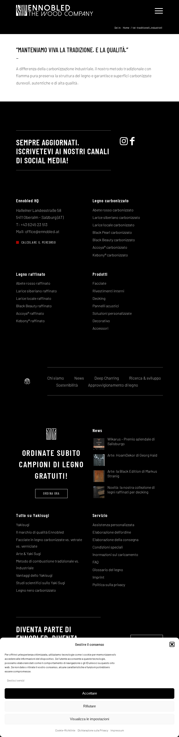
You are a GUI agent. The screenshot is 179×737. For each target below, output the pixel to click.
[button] (172, 644)
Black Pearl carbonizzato (112, 232)
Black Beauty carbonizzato (114, 240)
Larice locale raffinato (33, 298)
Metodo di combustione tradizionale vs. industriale (47, 564)
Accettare (89, 693)
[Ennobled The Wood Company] (54, 10)
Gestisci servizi (15, 680)
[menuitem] (156, 10)
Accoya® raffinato (30, 313)
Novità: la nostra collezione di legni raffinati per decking (131, 489)
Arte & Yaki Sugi (28, 553)
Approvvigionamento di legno (113, 385)
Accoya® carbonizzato (110, 247)
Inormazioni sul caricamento (115, 554)
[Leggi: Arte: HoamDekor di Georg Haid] (99, 459)
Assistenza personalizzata (113, 524)
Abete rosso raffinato (33, 283)
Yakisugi (22, 524)
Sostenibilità (67, 385)
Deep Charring (106, 378)
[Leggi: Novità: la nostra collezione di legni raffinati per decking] (99, 492)
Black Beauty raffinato (34, 306)
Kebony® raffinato (30, 320)
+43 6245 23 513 (34, 224)
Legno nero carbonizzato (36, 590)
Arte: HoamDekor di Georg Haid (132, 455)
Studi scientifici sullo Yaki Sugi (40, 582)
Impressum (117, 730)
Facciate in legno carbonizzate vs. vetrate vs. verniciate (49, 542)
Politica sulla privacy (109, 584)
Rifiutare (89, 706)
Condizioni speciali (108, 547)
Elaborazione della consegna (115, 539)
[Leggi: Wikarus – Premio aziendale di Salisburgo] (99, 443)
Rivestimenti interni (108, 291)
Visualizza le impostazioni (89, 719)
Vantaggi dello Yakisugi (34, 575)
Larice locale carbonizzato (113, 225)
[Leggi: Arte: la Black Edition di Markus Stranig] (99, 475)
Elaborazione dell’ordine (112, 532)
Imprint (98, 577)
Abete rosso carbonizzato (113, 210)
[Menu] (156, 10)
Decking (99, 298)
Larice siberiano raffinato (36, 291)
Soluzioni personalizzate (112, 313)
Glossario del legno (108, 569)
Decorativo (101, 320)
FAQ (96, 562)
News (79, 378)
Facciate (99, 283)
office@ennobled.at (42, 231)
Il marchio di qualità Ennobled (40, 532)
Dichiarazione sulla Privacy (93, 730)
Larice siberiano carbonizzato (116, 217)
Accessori (100, 328)
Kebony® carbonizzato (110, 255)
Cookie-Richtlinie (65, 730)
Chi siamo (55, 378)
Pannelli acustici (106, 306)
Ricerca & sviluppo (145, 378)
